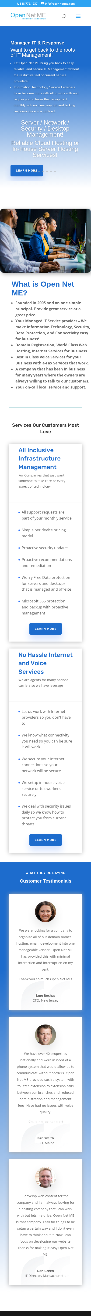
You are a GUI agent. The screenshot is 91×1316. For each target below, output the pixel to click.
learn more (45, 628)
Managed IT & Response (37, 42)
